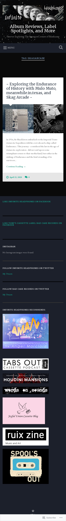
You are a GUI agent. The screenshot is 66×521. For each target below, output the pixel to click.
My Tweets (7, 273)
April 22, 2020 (16, 177)
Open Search (60, 47)
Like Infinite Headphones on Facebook (27, 201)
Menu (11, 47)
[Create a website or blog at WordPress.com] (33, 511)
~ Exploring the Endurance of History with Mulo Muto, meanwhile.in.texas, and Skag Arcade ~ (31, 91)
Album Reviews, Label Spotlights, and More (33, 29)
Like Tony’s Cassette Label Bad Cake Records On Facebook (32, 224)
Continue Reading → (16, 166)
